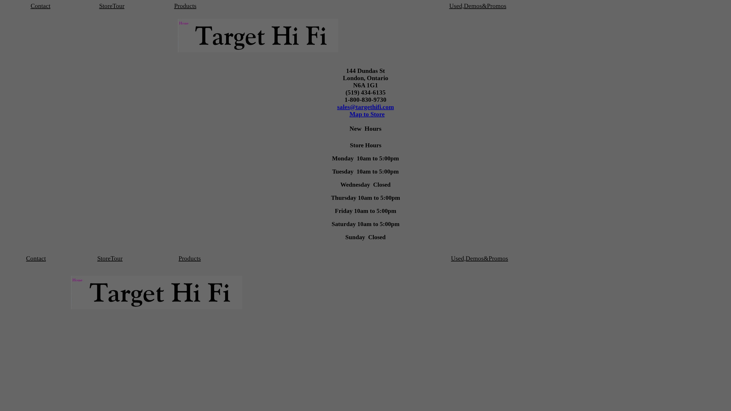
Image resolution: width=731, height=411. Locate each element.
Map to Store (367, 114)
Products (185, 5)
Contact (40, 5)
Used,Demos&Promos (477, 5)
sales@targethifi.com (365, 106)
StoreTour (111, 5)
